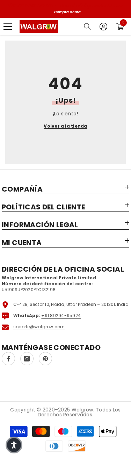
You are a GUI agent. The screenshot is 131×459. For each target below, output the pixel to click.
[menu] (7, 26)
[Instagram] (27, 358)
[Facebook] (8, 358)
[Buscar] (87, 26)
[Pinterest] (45, 358)
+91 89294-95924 (61, 315)
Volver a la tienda (65, 126)
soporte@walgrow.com (39, 327)
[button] (14, 445)
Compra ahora (67, 12)
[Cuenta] (103, 26)
